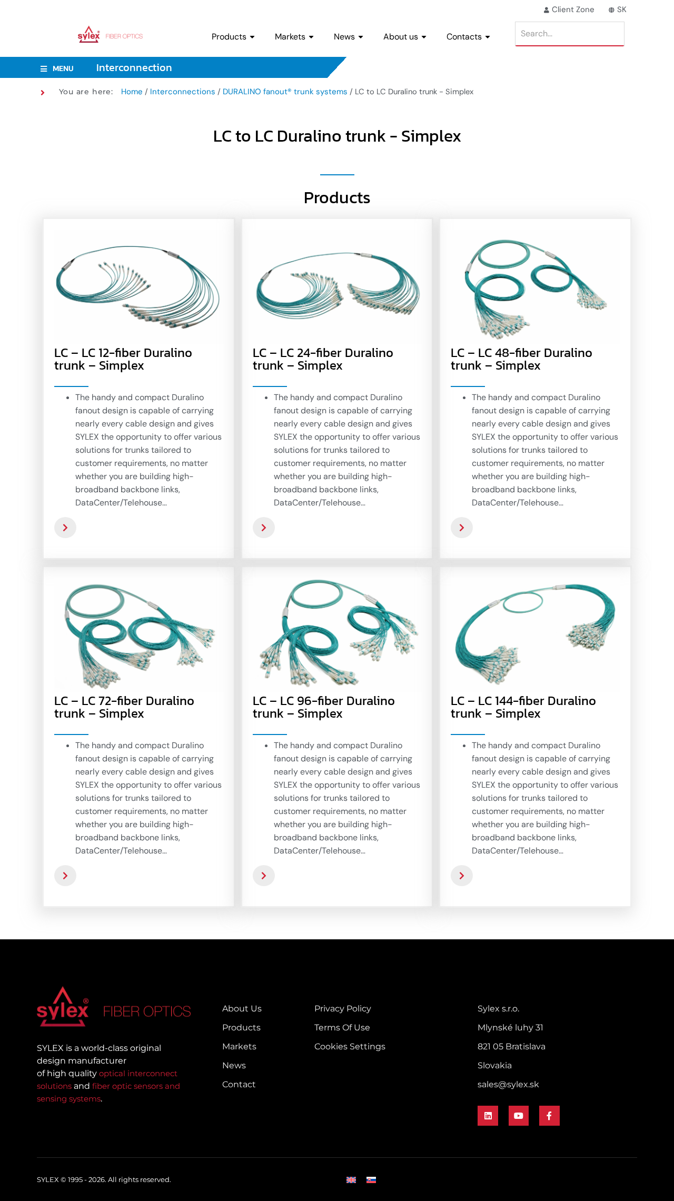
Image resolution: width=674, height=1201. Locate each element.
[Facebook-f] (549, 1116)
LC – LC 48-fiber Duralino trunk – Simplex (521, 358)
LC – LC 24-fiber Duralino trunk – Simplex (323, 358)
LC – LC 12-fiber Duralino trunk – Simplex (123, 358)
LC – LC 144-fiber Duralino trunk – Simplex (523, 706)
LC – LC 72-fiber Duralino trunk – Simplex (124, 706)
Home (132, 91)
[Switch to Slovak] (371, 1179)
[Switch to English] (351, 1179)
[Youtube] (519, 1116)
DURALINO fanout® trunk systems (285, 91)
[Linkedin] (488, 1116)
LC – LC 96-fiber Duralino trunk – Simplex (324, 706)
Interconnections (182, 91)
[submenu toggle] (252, 37)
